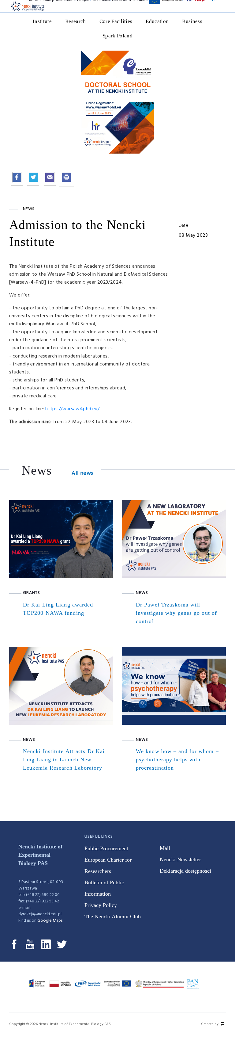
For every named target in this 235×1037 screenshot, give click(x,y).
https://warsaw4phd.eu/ (72, 409)
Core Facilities (115, 21)
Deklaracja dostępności (185, 871)
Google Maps (49, 920)
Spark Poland (117, 36)
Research (75, 21)
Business (192, 21)
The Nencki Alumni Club (112, 916)
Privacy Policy (100, 905)
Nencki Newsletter (180, 859)
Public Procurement (106, 848)
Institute (42, 21)
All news (82, 473)
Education (157, 21)
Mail (165, 848)
